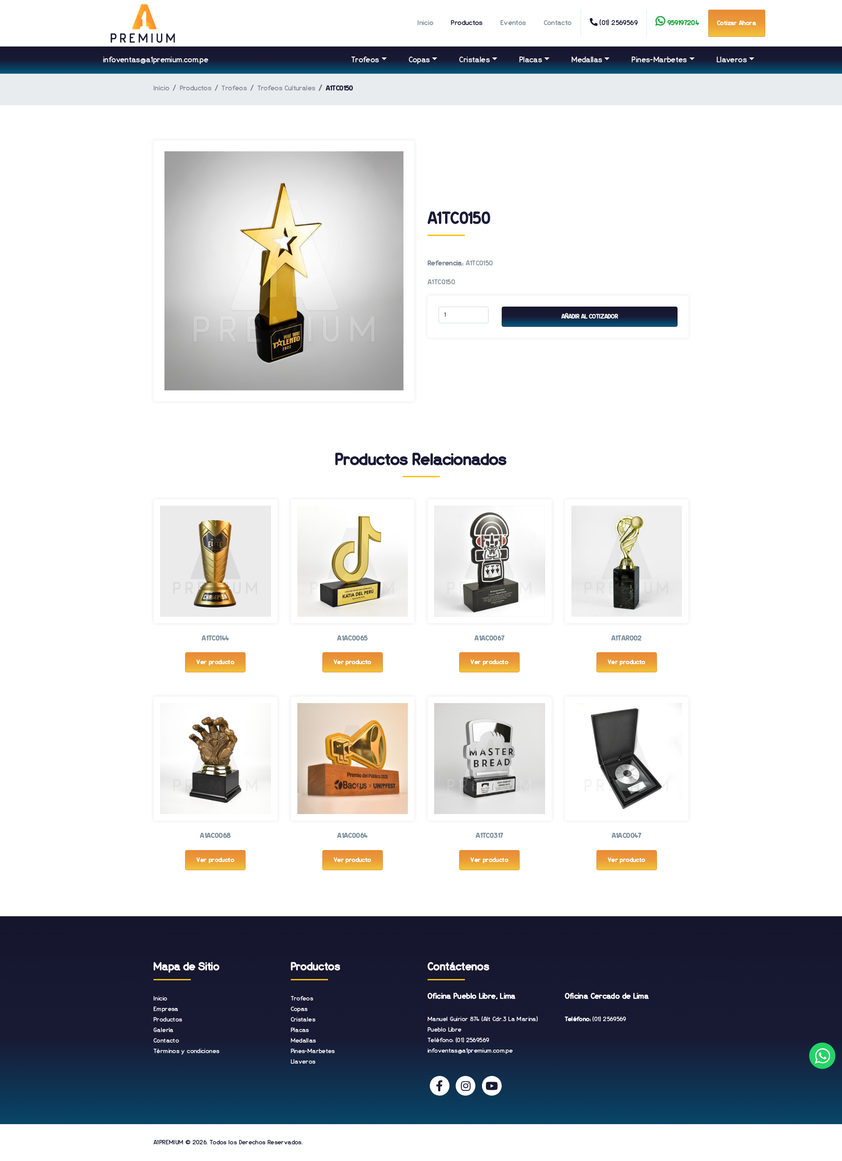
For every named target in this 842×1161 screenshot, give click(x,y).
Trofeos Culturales (286, 89)
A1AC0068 (215, 836)
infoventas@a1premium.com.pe (155, 60)
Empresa (165, 1009)
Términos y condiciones (186, 1051)
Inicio (425, 23)
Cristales (474, 60)
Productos (466, 23)
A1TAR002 (626, 639)
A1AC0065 (352, 639)
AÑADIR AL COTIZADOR (589, 316)
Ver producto (215, 662)
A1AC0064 (352, 836)
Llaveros (732, 60)
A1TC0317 (489, 836)
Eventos (513, 23)
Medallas (586, 60)
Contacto (558, 23)
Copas (419, 60)
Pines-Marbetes (659, 60)
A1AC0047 (627, 836)
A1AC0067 (489, 639)
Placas (530, 60)
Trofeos (365, 60)
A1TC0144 (215, 639)
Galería (163, 1030)
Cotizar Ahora (736, 23)
